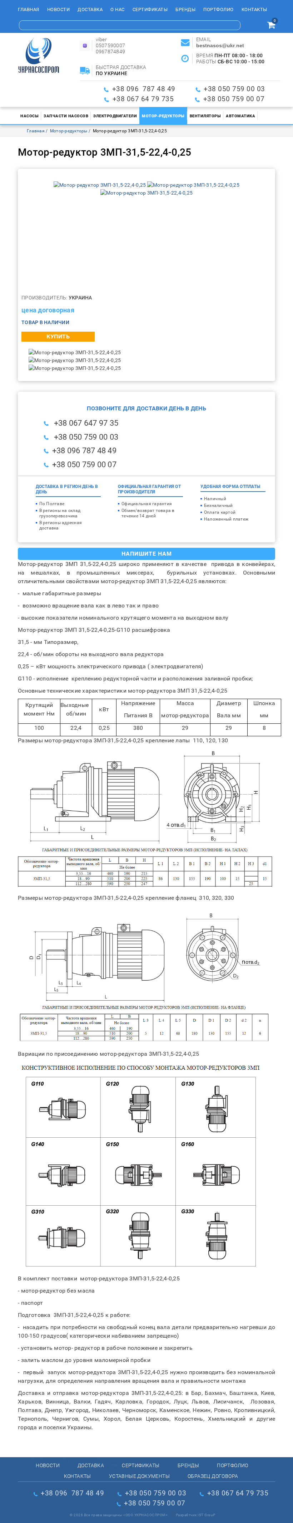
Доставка (90, 9)
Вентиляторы (205, 116)
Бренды (185, 9)
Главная (28, 9)
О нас (117, 9)
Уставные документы (139, 1476)
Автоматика (240, 116)
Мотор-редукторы (163, 116)
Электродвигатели (115, 116)
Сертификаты (150, 9)
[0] (271, 26)
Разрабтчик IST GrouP (195, 1515)
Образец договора (213, 1476)
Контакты (254, 9)
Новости (58, 9)
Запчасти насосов (66, 116)
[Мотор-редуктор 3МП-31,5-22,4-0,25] (100, 185)
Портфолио (218, 9)
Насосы (29, 116)
